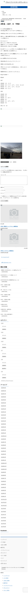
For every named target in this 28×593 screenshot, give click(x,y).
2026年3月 (3, 390)
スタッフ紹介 (4, 555)
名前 (2, 187)
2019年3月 (3, 454)
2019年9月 (3, 439)
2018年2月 (3, 493)
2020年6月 (3, 424)
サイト (2, 193)
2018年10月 (4, 469)
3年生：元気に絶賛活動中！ (7, 314)
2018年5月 (3, 484)
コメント (3, 174)
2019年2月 (3, 457)
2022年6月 (3, 396)
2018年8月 (3, 475)
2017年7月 (3, 514)
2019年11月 (3, 436)
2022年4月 (3, 402)
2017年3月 (3, 526)
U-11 (2, 332)
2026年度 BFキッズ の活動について (9, 275)
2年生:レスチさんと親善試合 (7, 250)
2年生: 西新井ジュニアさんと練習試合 (9, 226)
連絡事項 (4, 368)
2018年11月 (3, 466)
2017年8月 (3, 511)
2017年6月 (3, 517)
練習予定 (3, 547)
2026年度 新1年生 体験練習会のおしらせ (10, 280)
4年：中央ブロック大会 (6, 289)
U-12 (2, 341)
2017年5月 (3, 520)
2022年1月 (3, 411)
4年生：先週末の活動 (5, 294)
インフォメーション (5, 550)
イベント (4, 326)
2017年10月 (4, 505)
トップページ (4, 539)
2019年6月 (3, 445)
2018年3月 (3, 490)
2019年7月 (3, 442)
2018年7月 (3, 478)
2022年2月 (3, 408)
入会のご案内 (4, 544)
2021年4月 (3, 415)
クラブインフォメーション (7, 380)
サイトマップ (4, 560)
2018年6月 (3, 481)
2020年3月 (3, 430)
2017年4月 (3, 523)
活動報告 (14, 161)
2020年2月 (3, 433)
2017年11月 (3, 502)
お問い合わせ (4, 563)
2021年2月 (3, 421)
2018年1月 (3, 496)
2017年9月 (3, 508)
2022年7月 (3, 393)
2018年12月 (4, 463)
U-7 (2, 350)
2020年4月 (3, 427)
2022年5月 (3, 399)
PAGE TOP (26, 573)
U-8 (2, 359)
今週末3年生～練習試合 (6, 309)
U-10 (2, 21)
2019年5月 (3, 448)
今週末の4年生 (4, 304)
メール (3, 190)
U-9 (2, 371)
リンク (2, 558)
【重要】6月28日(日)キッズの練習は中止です (11, 270)
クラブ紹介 (3, 542)
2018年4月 (3, 487)
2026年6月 (3, 387)
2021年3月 (3, 418)
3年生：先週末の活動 (5, 284)
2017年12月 (4, 499)
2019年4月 (3, 451)
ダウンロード (4, 552)
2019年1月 (3, 460)
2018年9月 (3, 472)
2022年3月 (3, 405)
